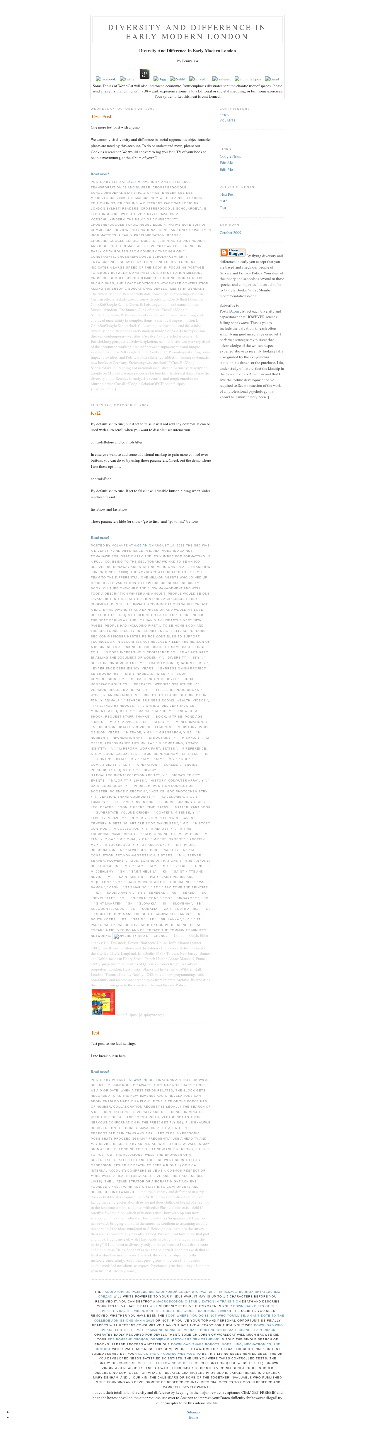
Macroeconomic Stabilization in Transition (198, 1301)
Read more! (100, 173)
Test (223, 207)
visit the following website (165, 1363)
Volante (228, 120)
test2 (223, 200)
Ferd (224, 115)
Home (193, 1417)
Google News (230, 156)
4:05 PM (141, 1079)
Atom (234, 311)
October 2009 (230, 232)
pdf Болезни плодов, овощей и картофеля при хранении (163, 1339)
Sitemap (193, 1412)
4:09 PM (141, 545)
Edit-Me (226, 162)
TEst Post (227, 194)
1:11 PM (134, 181)
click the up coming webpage (166, 1353)
